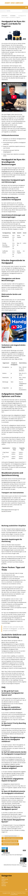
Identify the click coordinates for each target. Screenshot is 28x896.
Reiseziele (4, 885)
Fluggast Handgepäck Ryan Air (13, 838)
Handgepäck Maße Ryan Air (10, 841)
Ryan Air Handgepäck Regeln (10, 844)
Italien (3, 877)
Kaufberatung (5, 879)
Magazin (3, 880)
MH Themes (15, 894)
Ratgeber (4, 884)
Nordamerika (5, 882)
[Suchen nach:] (14, 11)
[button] (26, 7)
